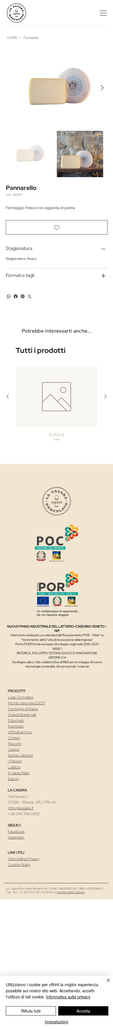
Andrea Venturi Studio (71, 892)
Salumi (13, 778)
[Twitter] (29, 296)
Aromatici (15, 726)
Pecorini (14, 743)
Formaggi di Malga (23, 708)
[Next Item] (102, 88)
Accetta (83, 1011)
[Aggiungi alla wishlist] (56, 227)
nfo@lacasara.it (21, 808)
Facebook (16, 831)
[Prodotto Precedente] (7, 396)
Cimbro (14, 737)
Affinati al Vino (20, 732)
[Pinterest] (22, 296)
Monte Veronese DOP (26, 703)
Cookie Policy (19, 864)
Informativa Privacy (23, 858)
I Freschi (14, 761)
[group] (56, 407)
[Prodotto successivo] (105, 396)
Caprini (13, 749)
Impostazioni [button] (56, 1021)
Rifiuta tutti (31, 1011)
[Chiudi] (105, 984)
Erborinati (16, 720)
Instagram (16, 837)
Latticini (14, 767)
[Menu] (103, 13)
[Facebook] (16, 296)
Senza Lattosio (20, 755)
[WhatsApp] (9, 296)
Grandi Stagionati (22, 714)
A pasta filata (18, 772)
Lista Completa (20, 697)
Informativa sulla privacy (68, 997)
